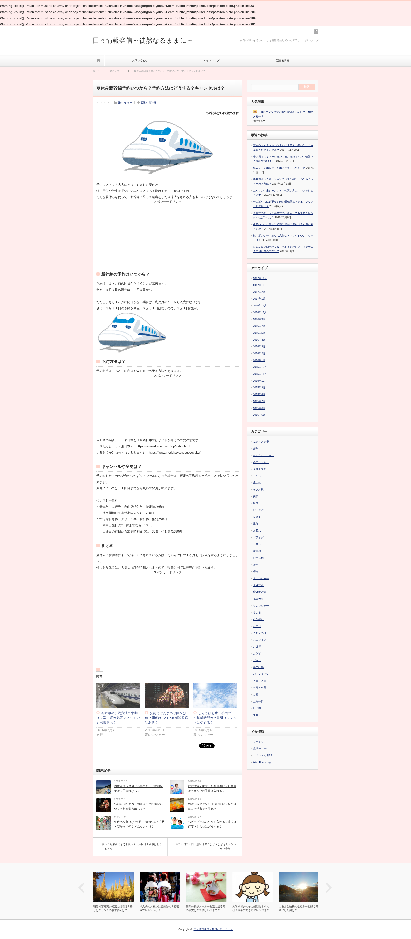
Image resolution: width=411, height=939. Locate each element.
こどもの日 (259, 633)
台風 (255, 694)
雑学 (255, 564)
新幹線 (152, 102)
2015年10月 (260, 380)
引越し (257, 544)
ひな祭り (258, 619)
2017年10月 (260, 285)
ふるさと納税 (261, 441)
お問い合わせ (140, 60)
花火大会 (258, 598)
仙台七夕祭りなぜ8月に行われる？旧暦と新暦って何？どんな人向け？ (139, 824)
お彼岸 (257, 646)
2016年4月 (259, 339)
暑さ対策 (258, 585)
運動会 (257, 715)
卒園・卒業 (259, 687)
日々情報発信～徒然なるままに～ (143, 40)
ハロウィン (259, 639)
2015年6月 (259, 408)
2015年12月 (260, 366)
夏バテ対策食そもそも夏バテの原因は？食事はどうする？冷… (132, 846)
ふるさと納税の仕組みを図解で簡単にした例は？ (297, 908)
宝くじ (257, 475)
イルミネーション (263, 455)
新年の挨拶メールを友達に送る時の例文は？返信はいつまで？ (205, 908)
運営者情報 (282, 60)
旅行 (255, 523)
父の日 (257, 612)
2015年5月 (259, 414)
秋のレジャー (261, 605)
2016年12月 (260, 305)
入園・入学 (259, 680)
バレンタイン (261, 674)
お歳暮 (257, 653)
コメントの (262, 755)
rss (316, 31)
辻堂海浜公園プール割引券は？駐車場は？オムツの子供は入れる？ (212, 788)
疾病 (255, 496)
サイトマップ (211, 60)
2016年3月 (259, 346)
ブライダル (259, 537)
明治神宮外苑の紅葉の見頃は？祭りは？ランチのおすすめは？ (112, 908)
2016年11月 (260, 312)
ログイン (258, 741)
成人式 (257, 482)
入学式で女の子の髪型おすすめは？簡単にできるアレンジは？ (250, 908)
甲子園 (257, 708)
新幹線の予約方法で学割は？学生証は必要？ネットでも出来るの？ (118, 717)
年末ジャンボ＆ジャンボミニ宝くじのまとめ (279, 167)
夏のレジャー (125, 102)
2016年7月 (259, 326)
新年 (255, 448)
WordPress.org (262, 762)
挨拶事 (257, 516)
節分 (255, 503)
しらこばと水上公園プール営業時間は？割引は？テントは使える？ (215, 717)
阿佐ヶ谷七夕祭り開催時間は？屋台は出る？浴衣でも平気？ (212, 806)
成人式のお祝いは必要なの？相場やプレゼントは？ (158, 908)
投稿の (260, 748)
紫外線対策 (259, 591)
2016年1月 (259, 360)
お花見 (257, 530)
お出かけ (258, 510)
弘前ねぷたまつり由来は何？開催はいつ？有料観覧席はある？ (166, 717)
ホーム (98, 60)
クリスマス (259, 469)
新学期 (257, 550)
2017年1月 (259, 298)
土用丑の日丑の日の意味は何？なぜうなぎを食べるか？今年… (203, 846)
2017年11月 (260, 278)
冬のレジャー (261, 462)
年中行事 (258, 667)
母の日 (257, 626)
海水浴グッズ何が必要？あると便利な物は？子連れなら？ (138, 788)
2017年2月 (259, 291)
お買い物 (258, 557)
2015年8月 (259, 394)
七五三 (257, 660)
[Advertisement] (167, 233)
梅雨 (255, 571)
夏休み (144, 102)
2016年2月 (259, 353)
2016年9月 (259, 319)
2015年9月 (259, 387)
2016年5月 (259, 332)
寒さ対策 (258, 489)
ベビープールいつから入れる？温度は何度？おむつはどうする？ (212, 824)
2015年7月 (259, 401)
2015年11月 (260, 373)
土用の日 (258, 701)
